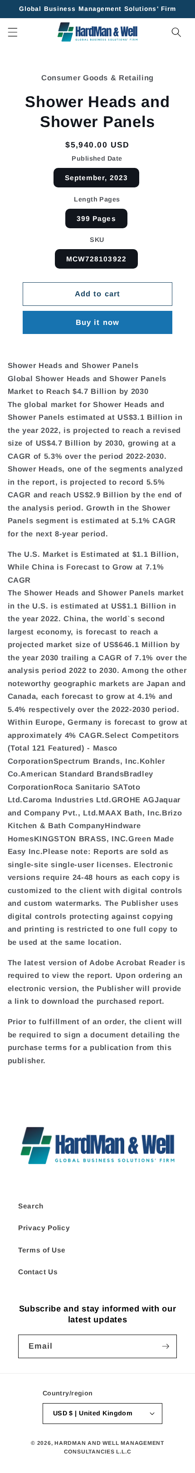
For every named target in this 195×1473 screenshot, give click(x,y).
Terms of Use (42, 1250)
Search (31, 1206)
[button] (12, 32)
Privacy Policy (44, 1228)
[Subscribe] (165, 1346)
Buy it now (97, 322)
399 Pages (96, 218)
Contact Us (38, 1272)
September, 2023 (96, 178)
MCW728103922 (96, 259)
